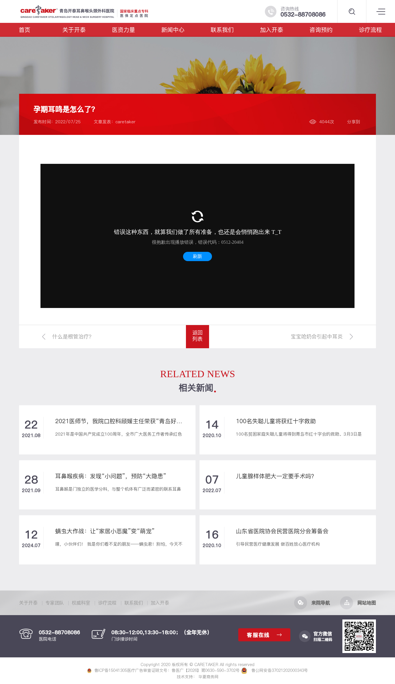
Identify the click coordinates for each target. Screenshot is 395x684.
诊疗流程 (370, 30)
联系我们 (222, 30)
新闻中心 (172, 30)
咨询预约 (321, 30)
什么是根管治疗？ (73, 336)
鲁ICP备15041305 (110, 670)
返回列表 (197, 335)
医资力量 (123, 30)
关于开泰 (74, 30)
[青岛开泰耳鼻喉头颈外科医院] (96, 11)
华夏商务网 (208, 677)
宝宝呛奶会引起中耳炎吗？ (317, 340)
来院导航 (320, 602)
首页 (24, 30)
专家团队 (54, 602)
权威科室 (81, 602)
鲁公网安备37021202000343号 (279, 670)
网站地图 (366, 602)
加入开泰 (271, 30)
